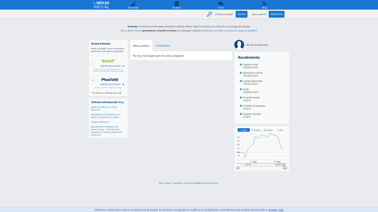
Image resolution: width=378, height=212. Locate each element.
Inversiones (162, 45)
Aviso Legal (164, 183)
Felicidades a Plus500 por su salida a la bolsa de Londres (105, 116)
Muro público (141, 45)
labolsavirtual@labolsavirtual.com (200, 183)
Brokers (177, 7)
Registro (277, 14)
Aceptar (273, 209)
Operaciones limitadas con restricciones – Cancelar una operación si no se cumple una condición (106, 130)
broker (110, 48)
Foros (221, 7)
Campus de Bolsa (100, 122)
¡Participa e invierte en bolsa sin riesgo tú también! (229, 30)
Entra (242, 14)
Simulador (133, 7)
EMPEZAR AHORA (110, 66)
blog (121, 102)
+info (281, 209)
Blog (264, 7)
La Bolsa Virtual (133, 30)
